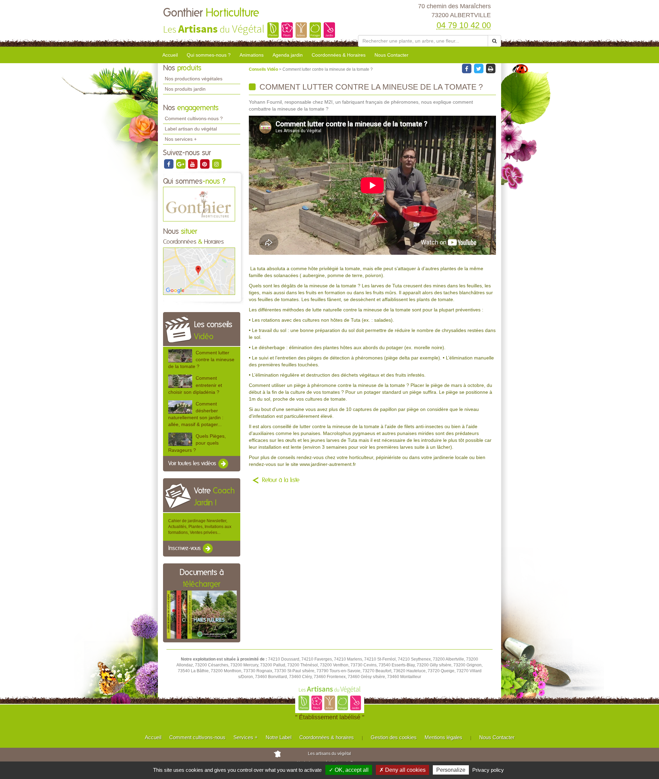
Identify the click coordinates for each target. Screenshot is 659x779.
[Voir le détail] (180, 356)
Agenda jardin (288, 55)
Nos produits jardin (185, 89)
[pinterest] (205, 163)
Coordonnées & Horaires (339, 55)
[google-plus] (181, 163)
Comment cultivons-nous (197, 737)
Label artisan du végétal (191, 128)
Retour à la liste (281, 480)
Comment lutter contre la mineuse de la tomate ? (201, 359)
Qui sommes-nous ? (209, 55)
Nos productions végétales (193, 78)
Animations (252, 55)
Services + (245, 737)
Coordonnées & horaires (326, 737)
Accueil (170, 55)
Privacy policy (488, 770)
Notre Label (278, 737)
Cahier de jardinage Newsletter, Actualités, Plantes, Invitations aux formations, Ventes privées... (199, 526)
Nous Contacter (391, 55)
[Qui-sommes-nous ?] (199, 204)
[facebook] (169, 163)
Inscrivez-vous (185, 548)
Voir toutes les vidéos (193, 463)
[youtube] (193, 163)
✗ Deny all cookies (402, 770)
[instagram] (216, 163)
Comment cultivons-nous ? (194, 118)
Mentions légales (443, 737)
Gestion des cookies (394, 737)
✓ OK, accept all (349, 770)
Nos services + (181, 139)
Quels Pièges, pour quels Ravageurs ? (197, 442)
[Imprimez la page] (490, 68)
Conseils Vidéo (264, 69)
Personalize (450, 770)
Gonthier (211, 13)
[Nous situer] (199, 270)
